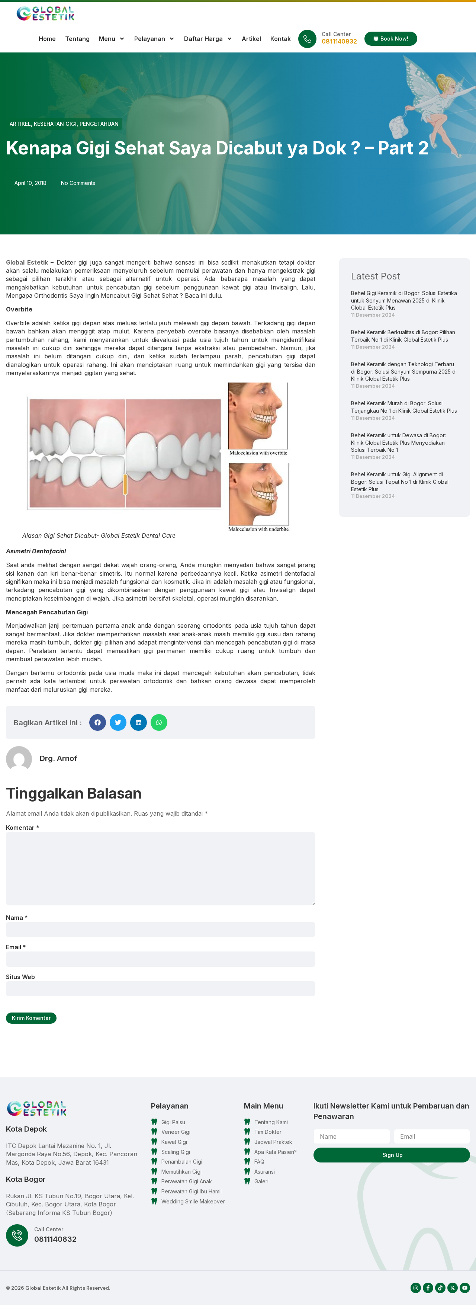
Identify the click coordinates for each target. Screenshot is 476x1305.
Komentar (22, 827)
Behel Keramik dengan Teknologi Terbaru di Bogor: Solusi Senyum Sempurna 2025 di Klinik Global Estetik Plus (404, 371)
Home (47, 38)
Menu (107, 38)
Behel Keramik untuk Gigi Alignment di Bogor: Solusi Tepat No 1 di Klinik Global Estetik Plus (399, 481)
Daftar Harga (203, 38)
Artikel (251, 38)
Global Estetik (27, 262)
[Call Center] (307, 39)
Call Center (336, 34)
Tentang (77, 38)
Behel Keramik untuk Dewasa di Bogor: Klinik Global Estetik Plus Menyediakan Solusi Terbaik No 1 (398, 442)
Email (16, 947)
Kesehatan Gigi (55, 124)
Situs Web (20, 977)
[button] (97, 722)
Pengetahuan (99, 124)
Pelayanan (149, 38)
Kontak (280, 38)
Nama (17, 917)
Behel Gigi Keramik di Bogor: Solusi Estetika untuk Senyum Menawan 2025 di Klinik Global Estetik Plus (404, 300)
